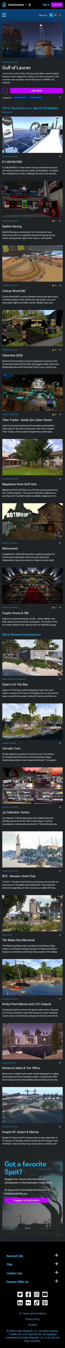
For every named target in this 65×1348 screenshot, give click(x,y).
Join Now (36, 90)
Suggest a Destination (26, 1200)
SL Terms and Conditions (32, 1313)
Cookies (32, 1325)
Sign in (46, 4)
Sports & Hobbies (10, 62)
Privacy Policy (32, 1319)
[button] (18, 5)
